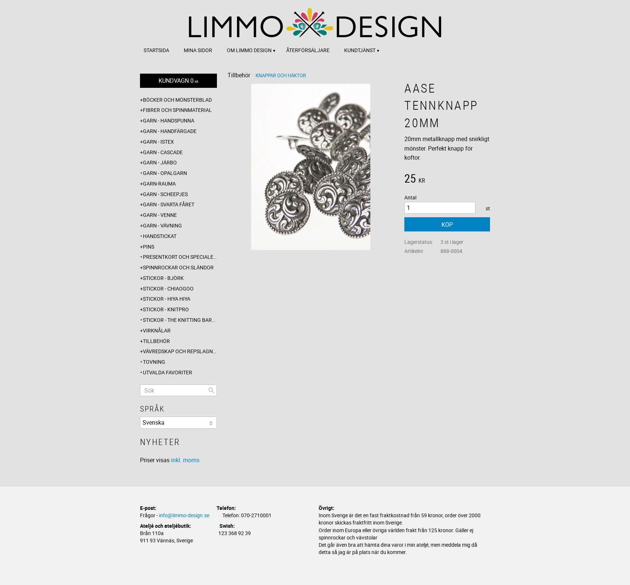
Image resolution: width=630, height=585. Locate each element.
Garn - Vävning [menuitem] (162, 225)
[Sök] (211, 390)
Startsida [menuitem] (156, 50)
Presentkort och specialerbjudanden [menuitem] (180, 256)
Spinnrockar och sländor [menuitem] (178, 267)
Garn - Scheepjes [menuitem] (165, 194)
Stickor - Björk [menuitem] (163, 277)
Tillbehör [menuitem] (156, 341)
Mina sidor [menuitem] (198, 50)
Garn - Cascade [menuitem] (163, 152)
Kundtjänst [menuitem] (360, 50)
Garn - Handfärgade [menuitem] (170, 131)
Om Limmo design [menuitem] (249, 50)
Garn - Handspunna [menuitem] (168, 120)
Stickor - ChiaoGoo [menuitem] (168, 288)
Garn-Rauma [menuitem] (159, 183)
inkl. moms (185, 460)
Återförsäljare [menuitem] (308, 50)
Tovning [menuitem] (154, 361)
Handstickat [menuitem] (159, 236)
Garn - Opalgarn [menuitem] (165, 172)
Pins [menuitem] (148, 246)
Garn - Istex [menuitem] (158, 141)
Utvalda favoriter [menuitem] (167, 372)
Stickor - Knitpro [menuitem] (166, 309)
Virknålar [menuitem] (157, 330)
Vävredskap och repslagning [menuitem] (180, 351)
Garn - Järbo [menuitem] (160, 162)
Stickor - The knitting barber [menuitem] (180, 319)
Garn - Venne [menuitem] (160, 214)
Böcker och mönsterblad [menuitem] (177, 99)
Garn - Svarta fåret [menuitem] (168, 204)
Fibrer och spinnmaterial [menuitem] (177, 109)
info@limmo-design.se (184, 515)
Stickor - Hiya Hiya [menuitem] (166, 298)
